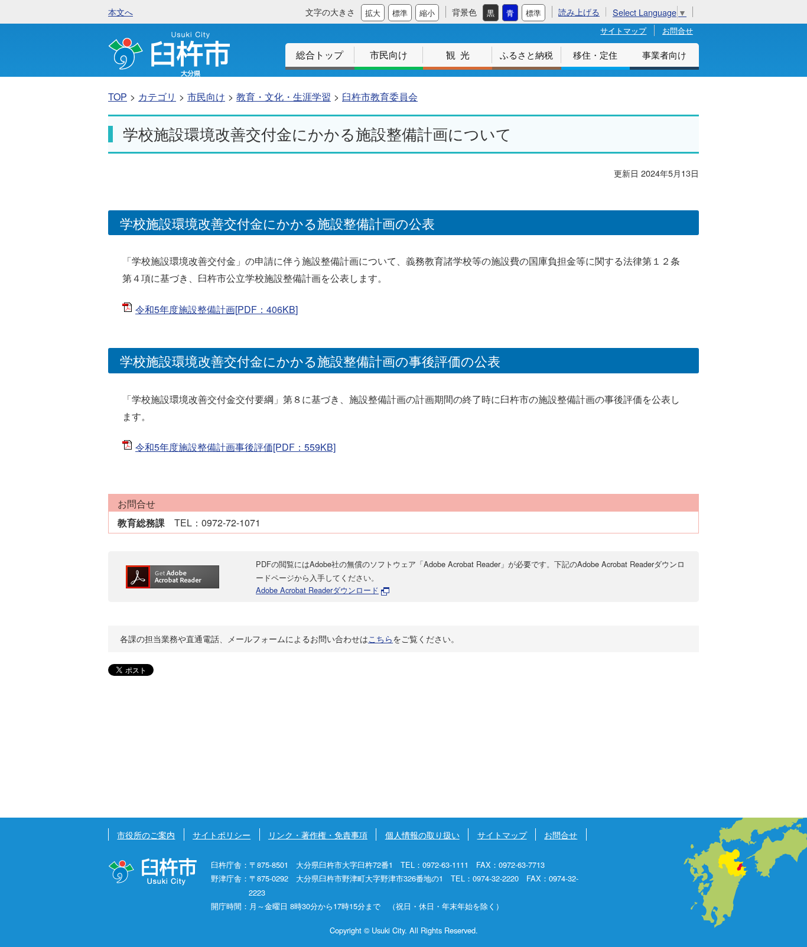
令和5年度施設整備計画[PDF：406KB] (216, 309)
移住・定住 (595, 54)
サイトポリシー (221, 834)
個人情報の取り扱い (422, 834)
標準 (400, 12)
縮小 (427, 12)
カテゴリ (157, 96)
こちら (380, 639)
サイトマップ (623, 30)
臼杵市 (169, 54)
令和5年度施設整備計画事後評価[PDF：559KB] (235, 447)
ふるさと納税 (526, 54)
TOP (117, 96)
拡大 (372, 12)
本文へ (120, 11)
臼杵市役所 (152, 872)
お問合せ (677, 30)
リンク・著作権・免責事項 (317, 834)
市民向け (389, 54)
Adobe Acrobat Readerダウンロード (317, 589)
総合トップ (319, 54)
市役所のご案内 (146, 834)
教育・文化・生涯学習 (283, 96)
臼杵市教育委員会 (380, 96)
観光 (460, 54)
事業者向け (664, 54)
